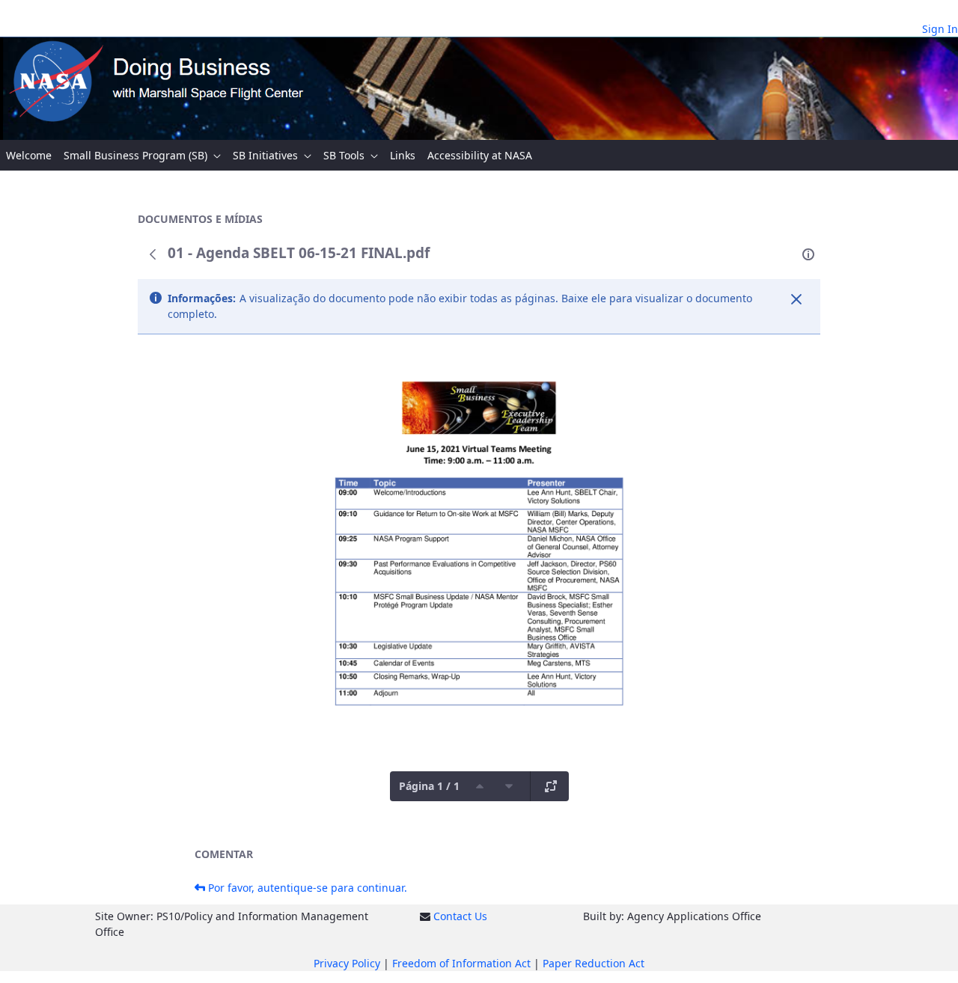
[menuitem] (29, 155)
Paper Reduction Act (593, 963)
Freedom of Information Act (461, 963)
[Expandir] (551, 786)
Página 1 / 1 (429, 786)
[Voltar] (153, 254)
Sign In (940, 29)
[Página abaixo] (509, 786)
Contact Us (460, 916)
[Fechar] (796, 299)
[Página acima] (480, 786)
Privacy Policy (347, 963)
